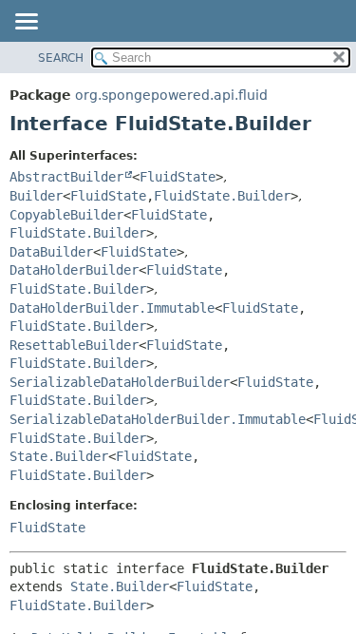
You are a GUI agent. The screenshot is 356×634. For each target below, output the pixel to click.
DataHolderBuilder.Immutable (112, 308)
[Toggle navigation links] (25, 23)
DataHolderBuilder (74, 270)
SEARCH (61, 58)
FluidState (177, 176)
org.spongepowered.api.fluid (171, 95)
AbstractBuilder (66, 176)
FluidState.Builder (222, 195)
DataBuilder (51, 251)
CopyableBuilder (66, 214)
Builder (36, 195)
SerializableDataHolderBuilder (119, 382)
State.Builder (58, 456)
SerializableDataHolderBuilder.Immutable (157, 419)
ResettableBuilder (74, 345)
